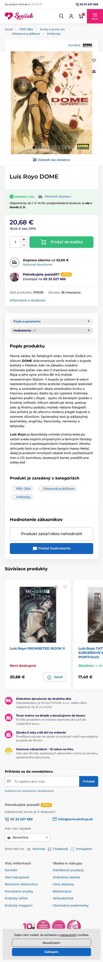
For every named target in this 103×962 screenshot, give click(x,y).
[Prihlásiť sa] (71, 16)
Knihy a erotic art (52, 29)
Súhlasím (51, 952)
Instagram (84, 849)
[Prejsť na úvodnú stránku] (19, 16)
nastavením (68, 935)
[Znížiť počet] (24, 245)
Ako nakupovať (17, 877)
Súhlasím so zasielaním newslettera (29, 791)
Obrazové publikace (26, 33)
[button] (61, 16)
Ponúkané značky (19, 891)
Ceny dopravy (63, 884)
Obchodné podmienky (71, 905)
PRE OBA (26, 29)
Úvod (8, 29)
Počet (15, 242)
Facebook (60, 849)
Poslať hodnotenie (54, 548)
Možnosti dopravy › (58, 196)
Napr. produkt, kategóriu (35, 41)
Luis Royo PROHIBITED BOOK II (37, 648)
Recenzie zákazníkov (21, 884)
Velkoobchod (63, 898)
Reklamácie (62, 891)
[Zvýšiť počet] (24, 239)
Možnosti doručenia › (38, 264)
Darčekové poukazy (68, 870)
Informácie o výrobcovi (28, 300)
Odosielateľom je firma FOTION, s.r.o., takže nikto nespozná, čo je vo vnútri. (51, 705)
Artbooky (54, 33)
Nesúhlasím (51, 943)
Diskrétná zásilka (66, 877)
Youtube (38, 849)
